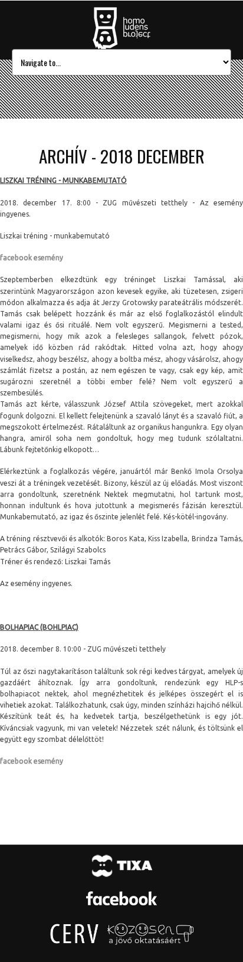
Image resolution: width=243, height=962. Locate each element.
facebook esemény (31, 257)
